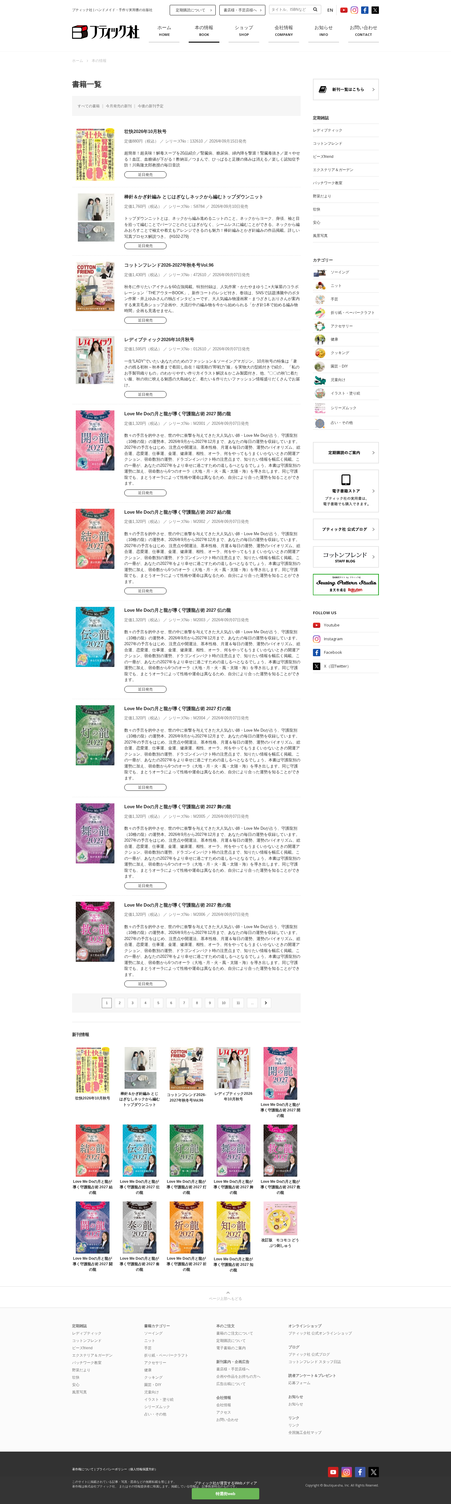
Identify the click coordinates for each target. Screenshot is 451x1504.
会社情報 (284, 31)
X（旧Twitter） (337, 666)
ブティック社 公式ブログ (309, 1354)
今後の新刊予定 (151, 106)
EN (330, 10)
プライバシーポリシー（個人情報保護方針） (127, 1469)
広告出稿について (231, 1384)
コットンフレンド (327, 143)
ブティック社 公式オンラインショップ (320, 1333)
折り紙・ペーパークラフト (166, 1355)
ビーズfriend (323, 156)
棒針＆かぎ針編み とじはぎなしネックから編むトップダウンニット (194, 196)
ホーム (164, 31)
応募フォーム (299, 1383)
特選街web (225, 1493)
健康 (148, 1370)
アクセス (223, 1412)
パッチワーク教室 (327, 183)
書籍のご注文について (234, 1333)
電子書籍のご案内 (231, 1348)
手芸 (148, 1348)
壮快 (316, 209)
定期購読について (190, 10)
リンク (293, 1425)
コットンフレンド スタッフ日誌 (314, 1362)
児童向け (151, 1392)
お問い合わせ (363, 31)
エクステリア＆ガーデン (333, 170)
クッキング (153, 1377)
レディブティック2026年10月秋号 (159, 339)
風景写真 (320, 236)
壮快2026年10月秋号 (145, 131)
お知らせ (323, 31)
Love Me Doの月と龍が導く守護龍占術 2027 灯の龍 (177, 708)
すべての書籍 (89, 106)
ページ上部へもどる (225, 1298)
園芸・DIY (152, 1385)
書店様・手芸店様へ (240, 10)
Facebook (333, 652)
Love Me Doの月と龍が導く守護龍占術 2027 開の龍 (177, 413)
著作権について (83, 1469)
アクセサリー (155, 1363)
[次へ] (266, 1003)
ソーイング (153, 1333)
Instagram (333, 639)
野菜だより (322, 196)
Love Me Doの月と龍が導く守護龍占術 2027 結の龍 (177, 512)
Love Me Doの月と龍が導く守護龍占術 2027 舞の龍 (177, 806)
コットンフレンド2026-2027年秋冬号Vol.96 (169, 265)
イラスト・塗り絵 (159, 1399)
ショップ (244, 31)
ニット (149, 1340)
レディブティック (327, 130)
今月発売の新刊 (119, 106)
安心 (316, 222)
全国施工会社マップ (305, 1432)
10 (224, 1003)
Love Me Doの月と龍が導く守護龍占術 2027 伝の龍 (177, 610)
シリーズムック (157, 1407)
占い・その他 (155, 1414)
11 (238, 1003)
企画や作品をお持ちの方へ (238, 1376)
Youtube (332, 625)
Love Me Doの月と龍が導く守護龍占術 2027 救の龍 (177, 905)
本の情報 (204, 31)
